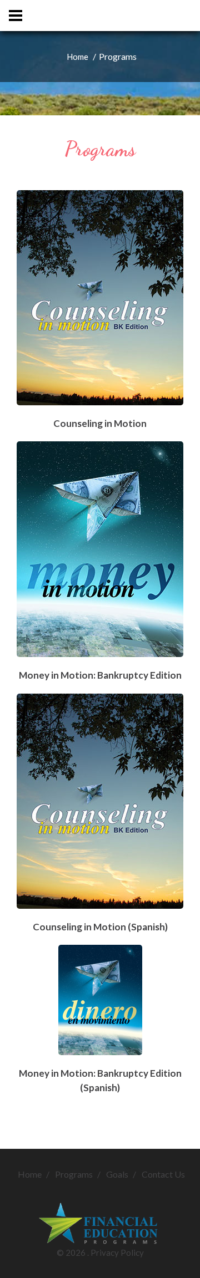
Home (77, 57)
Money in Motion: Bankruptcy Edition (100, 675)
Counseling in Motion (100, 423)
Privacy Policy (117, 1252)
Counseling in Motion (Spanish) (100, 927)
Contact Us (163, 1174)
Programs (74, 1174)
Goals (117, 1174)
